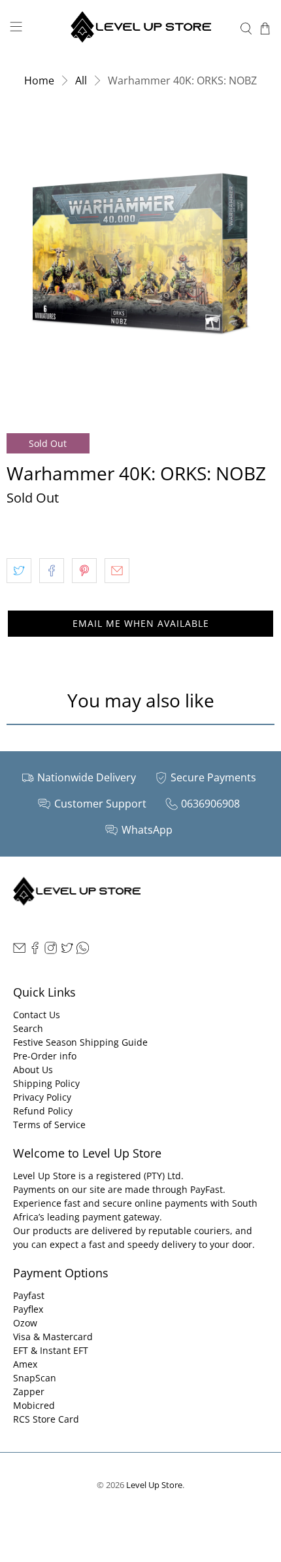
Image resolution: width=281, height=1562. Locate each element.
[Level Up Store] (141, 28)
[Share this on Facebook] (51, 570)
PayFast (206, 1189)
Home (39, 80)
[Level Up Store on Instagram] (50, 950)
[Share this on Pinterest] (84, 570)
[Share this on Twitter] (19, 570)
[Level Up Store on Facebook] (35, 950)
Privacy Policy (42, 1097)
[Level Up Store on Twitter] (67, 950)
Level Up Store (154, 1485)
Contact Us (36, 1014)
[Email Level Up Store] (19, 950)
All (81, 80)
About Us (33, 1069)
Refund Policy (43, 1111)
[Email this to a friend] (117, 570)
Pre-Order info (44, 1056)
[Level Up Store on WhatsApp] (82, 950)
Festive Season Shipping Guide (80, 1042)
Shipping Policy (46, 1083)
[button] (140, 623)
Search (28, 1028)
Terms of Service (49, 1124)
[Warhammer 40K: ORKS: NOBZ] (140, 255)
